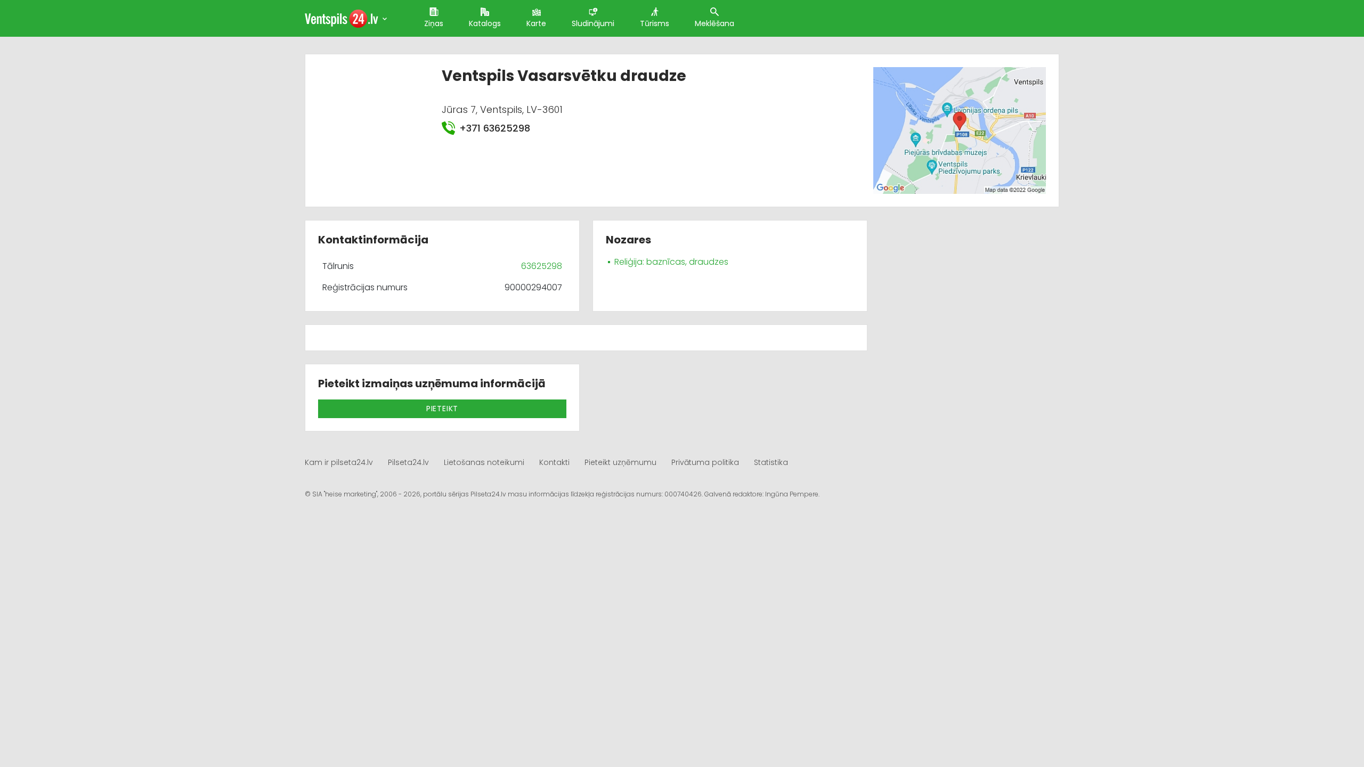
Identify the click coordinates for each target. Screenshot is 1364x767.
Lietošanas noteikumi (484, 462)
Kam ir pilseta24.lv (339, 462)
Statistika (771, 462)
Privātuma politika (705, 462)
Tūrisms (654, 23)
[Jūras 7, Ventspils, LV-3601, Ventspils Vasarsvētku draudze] (959, 130)
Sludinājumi (593, 23)
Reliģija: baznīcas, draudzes (671, 262)
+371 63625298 (494, 128)
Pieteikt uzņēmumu (620, 462)
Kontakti (554, 462)
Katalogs (485, 23)
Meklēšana (714, 23)
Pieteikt (442, 408)
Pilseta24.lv (408, 462)
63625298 (541, 266)
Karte (536, 23)
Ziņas (433, 23)
